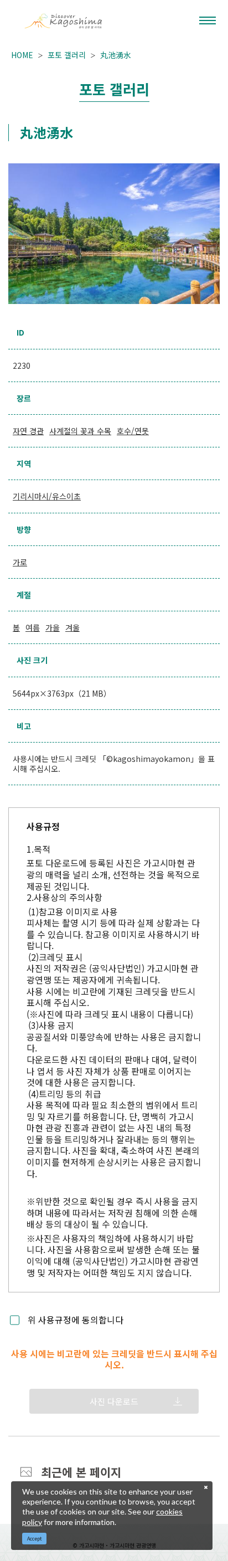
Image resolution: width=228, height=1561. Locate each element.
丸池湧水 (115, 55)
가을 (52, 627)
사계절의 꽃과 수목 (80, 431)
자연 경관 (28, 431)
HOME (22, 55)
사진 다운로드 (114, 1401)
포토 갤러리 (67, 55)
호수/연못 (133, 431)
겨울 (72, 627)
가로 (20, 562)
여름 (32, 627)
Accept (34, 1538)
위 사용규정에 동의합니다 (75, 1320)
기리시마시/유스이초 (47, 496)
